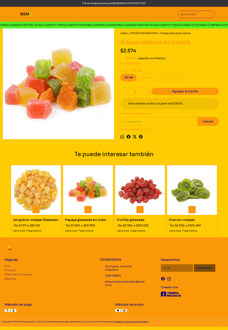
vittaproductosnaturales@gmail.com (124, 283)
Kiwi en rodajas (182, 220)
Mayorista (10, 278)
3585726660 (113, 275)
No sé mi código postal (135, 129)
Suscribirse (204, 268)
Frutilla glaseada (130, 220)
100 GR (128, 77)
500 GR (146, 77)
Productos (10, 270)
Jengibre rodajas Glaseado (35, 220)
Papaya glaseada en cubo (85, 220)
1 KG (161, 77)
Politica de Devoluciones (18, 274)
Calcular (208, 121)
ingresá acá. (119, 322)
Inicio (7, 266)
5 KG (175, 77)
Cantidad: (130, 70)
